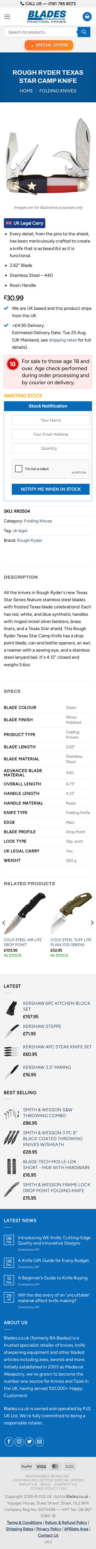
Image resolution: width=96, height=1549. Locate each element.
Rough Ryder (29, 540)
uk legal (20, 530)
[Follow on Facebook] (9, 1441)
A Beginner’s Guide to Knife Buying (53, 1277)
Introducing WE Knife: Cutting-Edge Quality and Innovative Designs (54, 1240)
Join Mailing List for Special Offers (47, 1480)
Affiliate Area (76, 1528)
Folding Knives (57, 90)
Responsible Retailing (47, 1476)
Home (26, 90)
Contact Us (65, 1484)
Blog (45, 1484)
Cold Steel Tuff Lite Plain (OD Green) (70, 942)
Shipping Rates (19, 1528)
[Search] (84, 32)
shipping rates (63, 340)
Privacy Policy (48, 1528)
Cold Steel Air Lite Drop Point (23, 942)
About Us (28, 1484)
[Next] (92, 933)
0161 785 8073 (62, 3)
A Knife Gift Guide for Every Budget (53, 1260)
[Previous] (4, 933)
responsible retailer (23, 1422)
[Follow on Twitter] (29, 1441)
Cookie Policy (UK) (48, 1488)
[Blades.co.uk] (46, 17)
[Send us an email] (39, 1441)
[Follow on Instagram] (19, 1441)
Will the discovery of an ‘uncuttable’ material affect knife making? (54, 1297)
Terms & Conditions (24, 1522)
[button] (7, 16)
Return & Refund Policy (66, 1522)
